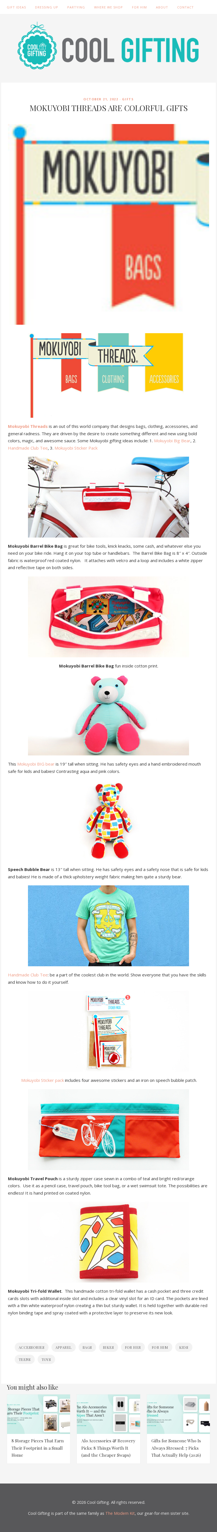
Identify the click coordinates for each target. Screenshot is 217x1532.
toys (46, 1359)
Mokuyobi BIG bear (36, 764)
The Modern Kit (120, 1513)
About (162, 7)
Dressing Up (46, 7)
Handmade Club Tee (28, 448)
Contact (185, 7)
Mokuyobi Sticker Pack (76, 448)
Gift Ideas (16, 7)
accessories (32, 1347)
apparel (63, 1347)
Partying (76, 7)
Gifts (128, 99)
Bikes (108, 1347)
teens (25, 1359)
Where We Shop (108, 7)
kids (183, 1347)
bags (87, 1347)
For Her (133, 1347)
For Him (139, 7)
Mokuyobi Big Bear (172, 440)
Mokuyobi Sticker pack (42, 1080)
